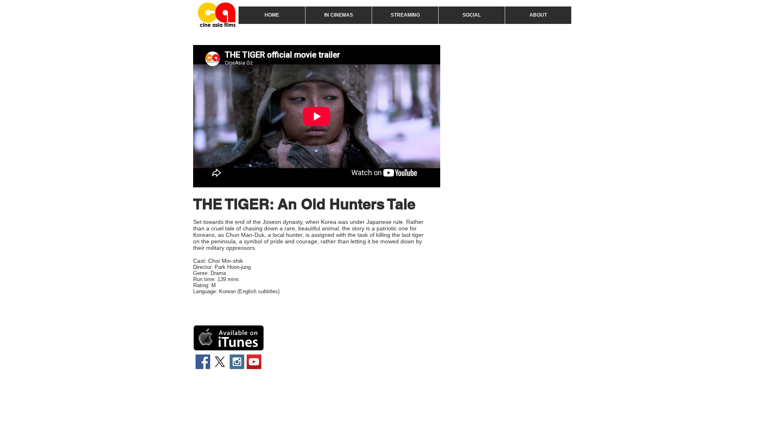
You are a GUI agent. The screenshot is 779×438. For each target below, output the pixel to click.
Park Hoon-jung (233, 267)
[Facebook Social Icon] (203, 361)
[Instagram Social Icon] (237, 361)
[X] (220, 361)
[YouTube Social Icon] (254, 361)
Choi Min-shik (225, 261)
